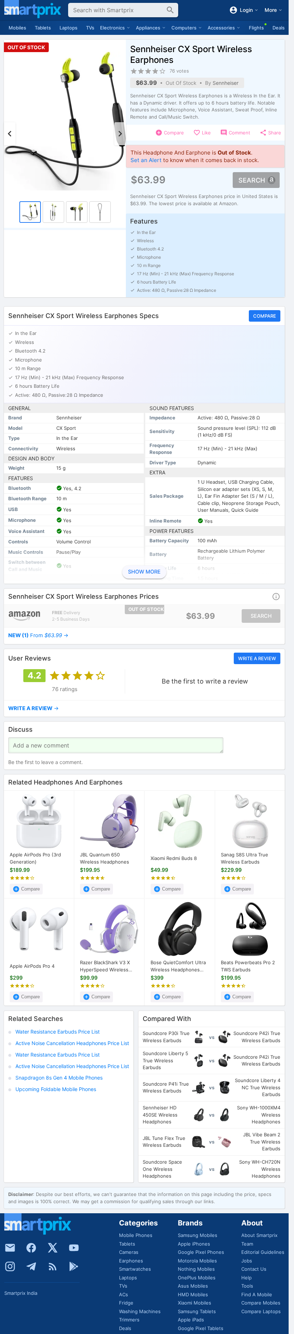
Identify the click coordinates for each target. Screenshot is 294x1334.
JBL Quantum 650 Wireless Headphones (104, 858)
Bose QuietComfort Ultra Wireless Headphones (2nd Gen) (178, 966)
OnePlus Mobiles (196, 1277)
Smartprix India (20, 1293)
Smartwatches (135, 1269)
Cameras (128, 1252)
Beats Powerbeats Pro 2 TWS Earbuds (248, 966)
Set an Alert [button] (146, 160)
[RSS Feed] (52, 1266)
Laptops (68, 28)
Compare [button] (264, 316)
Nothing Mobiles (196, 1269)
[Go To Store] (24, 616)
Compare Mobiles (260, 1303)
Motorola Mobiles (197, 1261)
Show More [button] (144, 572)
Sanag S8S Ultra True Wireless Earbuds (244, 858)
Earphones (131, 1261)
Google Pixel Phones (201, 1252)
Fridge (126, 1303)
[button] (276, 596)
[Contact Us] (10, 1248)
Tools (247, 1286)
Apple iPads (191, 1319)
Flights (256, 28)
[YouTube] (74, 1248)
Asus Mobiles (193, 1286)
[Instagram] (10, 1266)
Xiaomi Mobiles (194, 1303)
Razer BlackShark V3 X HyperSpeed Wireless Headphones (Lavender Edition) (106, 966)
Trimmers (129, 1319)
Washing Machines (140, 1311)
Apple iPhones (194, 1244)
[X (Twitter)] (52, 1248)
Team (247, 1244)
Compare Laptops (261, 1311)
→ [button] (38, 635)
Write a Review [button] (257, 658)
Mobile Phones (135, 1235)
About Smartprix (259, 1235)
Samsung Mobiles (197, 1235)
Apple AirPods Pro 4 (32, 966)
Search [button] (251, 180)
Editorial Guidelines (262, 1252)
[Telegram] (31, 1266)
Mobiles (17, 28)
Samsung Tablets (197, 1311)
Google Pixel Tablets (200, 1328)
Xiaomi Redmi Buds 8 (174, 858)
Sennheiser (225, 83)
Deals (278, 28)
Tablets (43, 28)
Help (246, 1277)
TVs (90, 28)
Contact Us (253, 1269)
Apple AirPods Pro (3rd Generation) (35, 858)
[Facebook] (31, 1248)
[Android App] (74, 1266)
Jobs (246, 1261)
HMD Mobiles (193, 1294)
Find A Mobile (256, 1294)
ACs (123, 1294)
